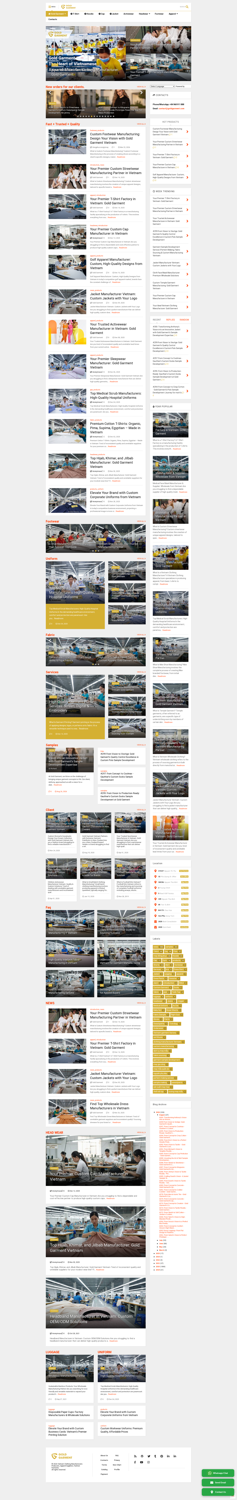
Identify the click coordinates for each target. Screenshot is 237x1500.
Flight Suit (175, 1015)
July (161, 1240)
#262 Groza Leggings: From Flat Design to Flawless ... (171, 1231)
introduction (135, 40)
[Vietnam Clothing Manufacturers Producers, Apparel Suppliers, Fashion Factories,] (68, 8)
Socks (176, 987)
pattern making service (163, 1078)
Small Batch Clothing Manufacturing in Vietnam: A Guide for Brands (95, 872)
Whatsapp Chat (220, 1473)
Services (52, 672)
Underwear (158, 1028)
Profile (117, 1470)
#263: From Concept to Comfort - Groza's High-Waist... (171, 1227)
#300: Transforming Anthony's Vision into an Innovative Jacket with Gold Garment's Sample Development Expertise (68, 759)
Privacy (117, 1460)
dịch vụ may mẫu (160, 1051)
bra (167, 969)
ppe (91, 390)
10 (157, 824)
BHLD (181, 983)
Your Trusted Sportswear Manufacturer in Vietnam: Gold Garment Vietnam (129, 826)
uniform (101, 489)
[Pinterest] (161, 1456)
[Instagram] (148, 1462)
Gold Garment (57, 14)
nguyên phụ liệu (160, 1073)
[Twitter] (149, 1456)
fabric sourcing (159, 1055)
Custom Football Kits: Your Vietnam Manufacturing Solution (130, 872)
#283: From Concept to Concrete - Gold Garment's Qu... (172, 1186)
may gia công (159, 1064)
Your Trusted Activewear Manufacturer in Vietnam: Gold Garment (113, 328)
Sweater (173, 978)
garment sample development (166, 1060)
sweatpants (177, 1082)
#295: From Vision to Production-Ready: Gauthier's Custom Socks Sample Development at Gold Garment (120, 796)
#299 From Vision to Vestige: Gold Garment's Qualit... (172, 1123)
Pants (167, 1019)
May (161, 1247)
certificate (158, 1037)
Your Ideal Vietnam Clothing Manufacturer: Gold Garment (85, 72)
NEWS (50, 1003)
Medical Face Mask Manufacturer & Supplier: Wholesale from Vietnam (171, 473)
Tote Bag (173, 1024)
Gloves (156, 1019)
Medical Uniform (160, 1005)
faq (50, 925)
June (161, 1244)
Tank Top (176, 992)
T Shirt (75, 14)
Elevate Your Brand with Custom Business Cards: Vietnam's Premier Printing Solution (68, 1431)
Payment (104, 1474)
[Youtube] (141, 1462)
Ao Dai (175, 1005)
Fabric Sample (159, 1015)
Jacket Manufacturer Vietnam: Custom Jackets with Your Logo (170, 790)
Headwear (143, 14)
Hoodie (89, 14)
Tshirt (156, 951)
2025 (158, 1253)
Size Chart (117, 1465)
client (51, 817)
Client (50, 810)
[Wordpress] (142, 1456)
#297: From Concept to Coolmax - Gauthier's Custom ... (171, 1127)
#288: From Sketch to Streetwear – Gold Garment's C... (172, 1164)
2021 (158, 1263)
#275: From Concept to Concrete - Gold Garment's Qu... (172, 1200)
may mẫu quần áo (161, 1069)
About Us (104, 1456)
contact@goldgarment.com (171, 108)
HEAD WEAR (54, 1133)
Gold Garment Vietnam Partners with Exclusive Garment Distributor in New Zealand (95, 825)
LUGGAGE (53, 1352)
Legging (168, 974)
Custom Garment (161, 987)
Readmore (121, 157)
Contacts (52, 19)
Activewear (129, 14)
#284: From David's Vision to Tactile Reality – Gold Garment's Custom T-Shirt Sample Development (69, 110)
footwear (93, 130)
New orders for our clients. (65, 87)
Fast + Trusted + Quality (63, 124)
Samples (52, 745)
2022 (158, 1260)
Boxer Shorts (172, 1010)
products (101, 130)
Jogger (181, 1001)
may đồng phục (160, 956)
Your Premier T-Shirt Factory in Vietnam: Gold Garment (154, 74)
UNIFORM (105, 1352)
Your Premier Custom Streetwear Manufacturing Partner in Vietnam (156, 46)
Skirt (167, 965)
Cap (103, 14)
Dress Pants (158, 978)
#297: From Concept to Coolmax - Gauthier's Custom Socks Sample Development (117, 776)
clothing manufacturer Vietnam (167, 1042)
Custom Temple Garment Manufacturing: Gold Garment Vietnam (170, 700)
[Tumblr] (155, 1456)
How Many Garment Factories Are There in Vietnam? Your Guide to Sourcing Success (118, 929)
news (102, 165)
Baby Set (157, 1010)
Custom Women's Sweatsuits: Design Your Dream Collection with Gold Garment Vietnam (61, 825)
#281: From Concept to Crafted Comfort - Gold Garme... (170, 1191)
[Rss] (135, 1456)
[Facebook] (135, 1462)
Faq (48, 907)
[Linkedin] (168, 1456)
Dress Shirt (179, 969)
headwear (94, 226)
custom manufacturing (163, 1046)
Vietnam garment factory (164, 1033)
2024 (158, 1257)
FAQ (117, 1456)
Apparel (172, 14)
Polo (102, 751)
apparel (55, 65)
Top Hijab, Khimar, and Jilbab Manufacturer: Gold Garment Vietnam (111, 462)
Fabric (50, 635)
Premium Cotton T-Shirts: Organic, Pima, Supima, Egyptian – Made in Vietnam (115, 428)
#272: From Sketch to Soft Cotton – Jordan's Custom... (172, 1213)
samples (52, 103)
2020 (158, 1267)
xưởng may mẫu (176, 1091)
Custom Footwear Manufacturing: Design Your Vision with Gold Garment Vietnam (115, 138)
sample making (160, 1082)
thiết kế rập (158, 1091)
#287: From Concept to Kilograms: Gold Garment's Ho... (172, 1168)
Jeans (170, 1001)
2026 (158, 1112)
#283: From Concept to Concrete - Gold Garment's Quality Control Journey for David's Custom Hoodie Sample (119, 110)
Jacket (115, 14)
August (162, 1115)
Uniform (51, 559)
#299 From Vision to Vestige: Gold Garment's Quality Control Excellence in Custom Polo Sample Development (120, 757)
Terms (104, 1465)
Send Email (220, 1482)
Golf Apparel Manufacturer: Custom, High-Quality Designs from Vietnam (116, 264)
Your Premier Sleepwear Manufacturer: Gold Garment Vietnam (111, 363)
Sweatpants (158, 1024)
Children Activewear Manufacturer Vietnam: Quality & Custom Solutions (59, 871)
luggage (52, 1368)
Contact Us (220, 1492)
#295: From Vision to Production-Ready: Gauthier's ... (171, 1132)
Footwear (159, 14)
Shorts (156, 965)
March (162, 1250)
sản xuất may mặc (161, 1087)
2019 (158, 1270)
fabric (92, 420)
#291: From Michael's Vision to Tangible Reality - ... (170, 1150)
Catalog (104, 1470)
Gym (165, 960)
